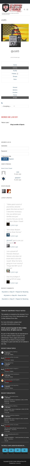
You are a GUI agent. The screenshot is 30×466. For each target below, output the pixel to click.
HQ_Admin (5, 292)
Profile (15, 70)
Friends (15, 73)
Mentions (15, 90)
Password (4, 151)
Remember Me (6, 156)
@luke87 (9, 240)
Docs (15, 79)
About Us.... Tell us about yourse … (11, 396)
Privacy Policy (12, 316)
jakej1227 (17, 178)
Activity (15, 68)
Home (15, 65)
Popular (10, 168)
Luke (17, 172)
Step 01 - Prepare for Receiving (19, 292)
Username (4, 146)
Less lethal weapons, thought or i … (11, 368)
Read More (12, 401)
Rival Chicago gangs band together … (12, 379)
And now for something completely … (12, 415)
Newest (3, 168)
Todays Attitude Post (8, 362)
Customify (18, 463)
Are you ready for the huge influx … (11, 385)
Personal (15, 87)
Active (6, 168)
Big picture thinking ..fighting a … (11, 351)
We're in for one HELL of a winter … (11, 357)
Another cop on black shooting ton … (12, 374)
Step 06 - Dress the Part (19, 295)
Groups (15, 76)
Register (11, 159)
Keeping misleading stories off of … (11, 434)
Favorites (15, 92)
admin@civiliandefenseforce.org (10, 324)
